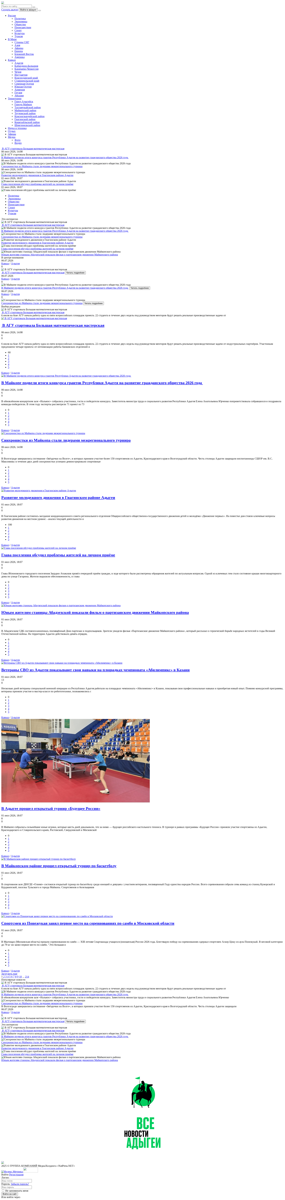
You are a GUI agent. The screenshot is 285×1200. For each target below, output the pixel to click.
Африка (19, 48)
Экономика (21, 21)
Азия (17, 45)
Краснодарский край (26, 77)
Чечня (18, 71)
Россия (12, 15)
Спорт (18, 30)
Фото (17, 140)
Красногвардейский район (30, 116)
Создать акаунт (9, 9)
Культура (20, 33)
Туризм (19, 36)
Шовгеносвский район (27, 125)
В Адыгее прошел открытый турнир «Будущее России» (50, 808)
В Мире (12, 39)
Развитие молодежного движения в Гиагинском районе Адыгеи (58, 497)
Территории (14, 98)
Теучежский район (25, 113)
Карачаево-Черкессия (26, 68)
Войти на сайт (10, 1194)
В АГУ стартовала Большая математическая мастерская (32, 272)
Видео (18, 143)
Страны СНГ (22, 42)
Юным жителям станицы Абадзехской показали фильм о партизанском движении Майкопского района (95, 612)
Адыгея (19, 63)
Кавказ (12, 60)
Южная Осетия (23, 86)
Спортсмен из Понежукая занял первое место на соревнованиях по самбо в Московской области (87, 923)
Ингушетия (21, 74)
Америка (20, 57)
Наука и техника (17, 128)
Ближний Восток (24, 54)
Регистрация (16, 1174)
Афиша (12, 134)
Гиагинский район (25, 119)
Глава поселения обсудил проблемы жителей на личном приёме (58, 555)
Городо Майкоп (23, 104)
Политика (20, 18)
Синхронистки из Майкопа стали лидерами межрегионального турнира (41, 303)
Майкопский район (25, 110)
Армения (20, 89)
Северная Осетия (24, 83)
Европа (19, 51)
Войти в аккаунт (28, 10)
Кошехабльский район (27, 122)
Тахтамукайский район (28, 107)
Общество (20, 24)
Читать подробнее (75, 272)
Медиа (11, 137)
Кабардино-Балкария (26, 66)
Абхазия (19, 95)
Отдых (12, 131)
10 (20, 976)
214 (27, 976)
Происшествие (23, 27)
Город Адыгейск (24, 101)
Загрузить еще (9, 973)
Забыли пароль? (20, 1184)
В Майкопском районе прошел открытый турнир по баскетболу (58, 866)
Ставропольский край (27, 80)
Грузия (18, 92)
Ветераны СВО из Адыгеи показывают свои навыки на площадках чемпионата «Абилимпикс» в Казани (95, 670)
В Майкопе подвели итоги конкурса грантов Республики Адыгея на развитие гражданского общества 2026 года (65, 287)
